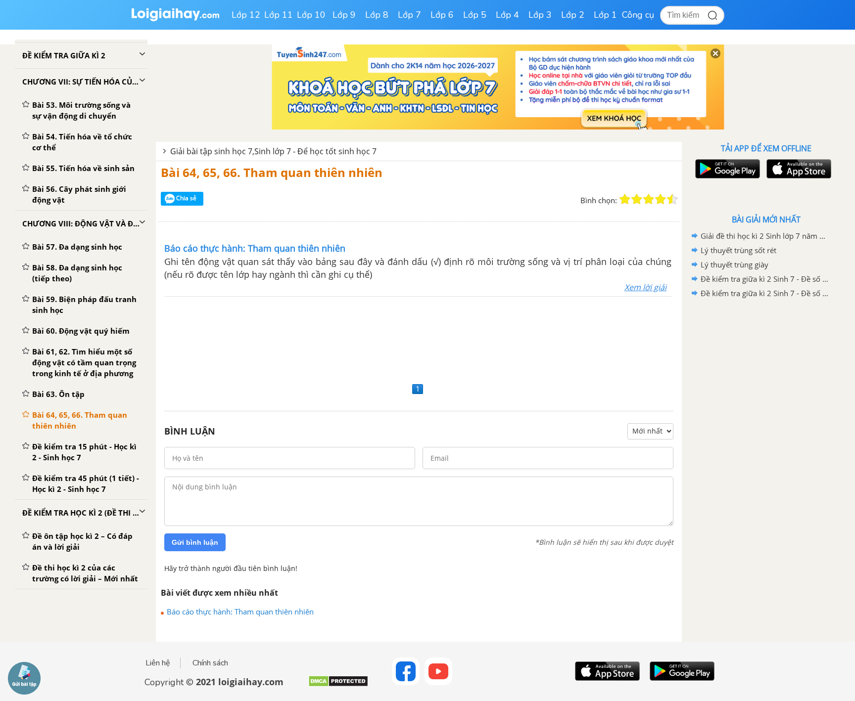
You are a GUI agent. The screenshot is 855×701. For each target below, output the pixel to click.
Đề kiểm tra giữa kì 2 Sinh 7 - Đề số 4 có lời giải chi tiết (764, 293)
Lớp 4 (507, 15)
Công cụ (638, 15)
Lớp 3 (540, 15)
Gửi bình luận (195, 542)
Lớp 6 (442, 15)
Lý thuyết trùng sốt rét (738, 250)
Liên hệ (157, 662)
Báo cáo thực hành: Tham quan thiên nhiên (240, 611)
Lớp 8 (376, 15)
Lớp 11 (278, 15)
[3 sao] (649, 199)
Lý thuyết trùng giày (734, 264)
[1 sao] (625, 199)
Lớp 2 (572, 15)
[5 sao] (672, 199)
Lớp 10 (311, 15)
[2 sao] (637, 199)
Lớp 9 (344, 15)
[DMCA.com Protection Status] (338, 685)
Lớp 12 (246, 15)
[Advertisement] (419, 338)
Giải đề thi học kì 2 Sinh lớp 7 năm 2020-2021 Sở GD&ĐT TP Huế (764, 236)
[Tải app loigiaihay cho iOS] (797, 168)
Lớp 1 (605, 15)
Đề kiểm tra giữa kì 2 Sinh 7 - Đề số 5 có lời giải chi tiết (764, 279)
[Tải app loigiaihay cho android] (726, 168)
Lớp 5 (474, 15)
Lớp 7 (409, 15)
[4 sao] (660, 199)
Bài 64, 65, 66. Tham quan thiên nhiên (271, 172)
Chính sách (210, 662)
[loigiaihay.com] (175, 19)
